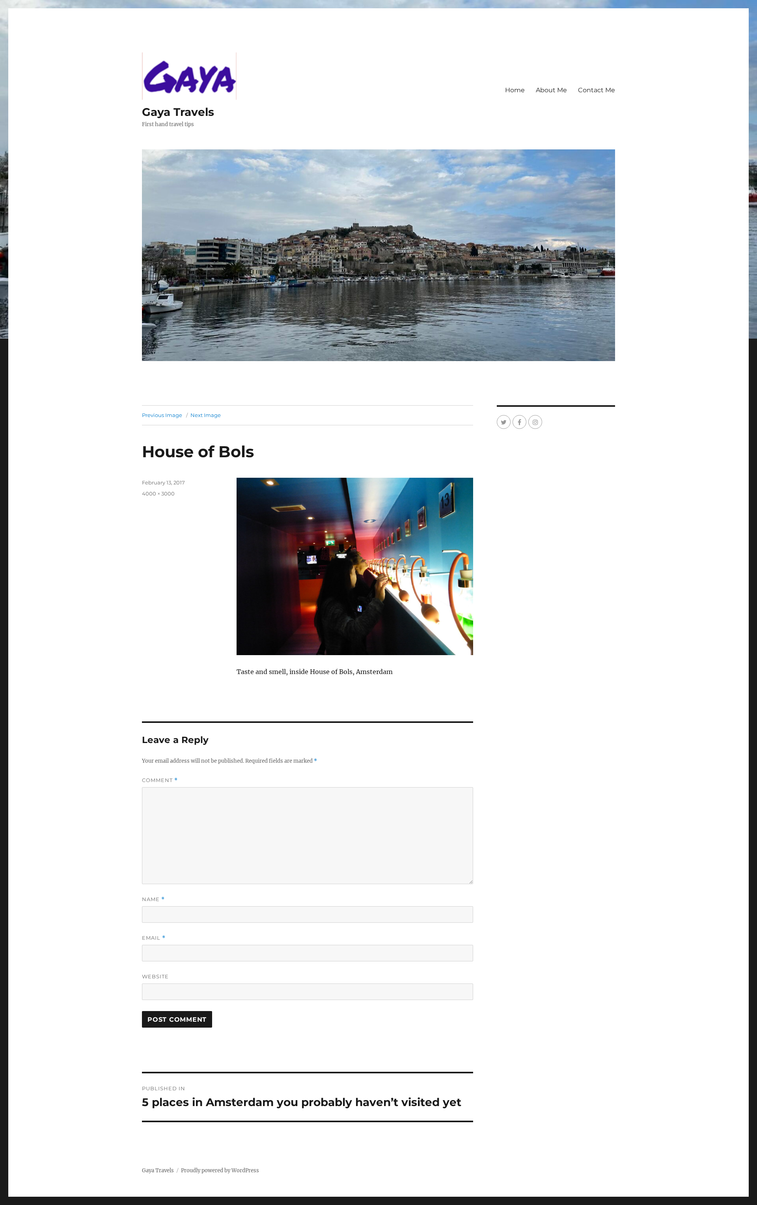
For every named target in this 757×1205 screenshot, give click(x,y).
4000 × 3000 (158, 493)
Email (154, 938)
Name (153, 899)
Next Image (205, 415)
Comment (160, 780)
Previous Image (162, 415)
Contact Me (596, 90)
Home (515, 90)
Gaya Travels (178, 112)
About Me (551, 90)
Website (155, 976)
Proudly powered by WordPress (220, 1170)
